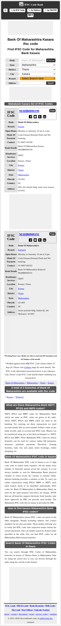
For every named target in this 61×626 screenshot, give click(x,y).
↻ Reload (51, 60)
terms (31, 614)
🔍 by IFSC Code (17, 10)
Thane (21, 170)
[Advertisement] (30, 28)
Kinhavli (22, 250)
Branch (12, 78)
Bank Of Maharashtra (15, 383)
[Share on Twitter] (40, 116)
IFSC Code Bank (33, 4)
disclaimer (23, 614)
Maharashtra (23, 175)
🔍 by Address (34, 10)
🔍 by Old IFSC (50, 10)
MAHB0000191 (29, 234)
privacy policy (42, 614)
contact (14, 614)
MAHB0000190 (29, 111)
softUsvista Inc (46, 618)
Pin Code (16, 610)
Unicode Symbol (41, 610)
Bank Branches (37, 606)
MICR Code (22, 606)
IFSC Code (10, 606)
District (12, 69)
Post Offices (27, 610)
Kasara (21, 126)
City (12, 74)
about (6, 614)
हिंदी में (30, 15)
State (12, 65)
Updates (27, 367)
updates (53, 614)
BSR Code (50, 606)
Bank (12, 60)
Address (12, 83)
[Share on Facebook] (30, 116)
